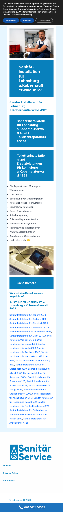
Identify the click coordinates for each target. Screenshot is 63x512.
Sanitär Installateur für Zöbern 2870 (27, 315)
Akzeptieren (11, 20)
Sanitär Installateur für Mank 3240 (26, 335)
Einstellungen (44, 20)
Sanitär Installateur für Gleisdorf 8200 (28, 323)
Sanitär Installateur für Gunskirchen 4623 (30, 331)
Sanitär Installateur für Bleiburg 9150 (27, 319)
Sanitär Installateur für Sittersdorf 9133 (29, 327)
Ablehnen (27, 20)
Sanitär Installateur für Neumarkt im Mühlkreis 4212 (29, 356)
